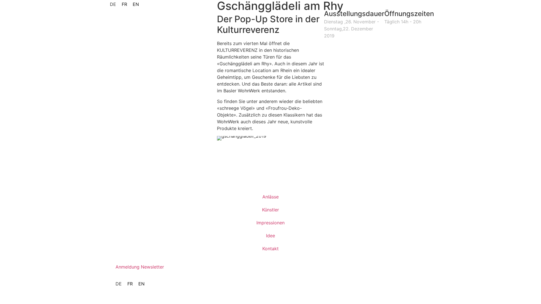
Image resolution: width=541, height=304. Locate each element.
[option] (124, 4)
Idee (270, 235)
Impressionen (270, 222)
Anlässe (270, 197)
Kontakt (270, 248)
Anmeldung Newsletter (140, 267)
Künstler (270, 210)
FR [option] (124, 4)
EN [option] (136, 4)
